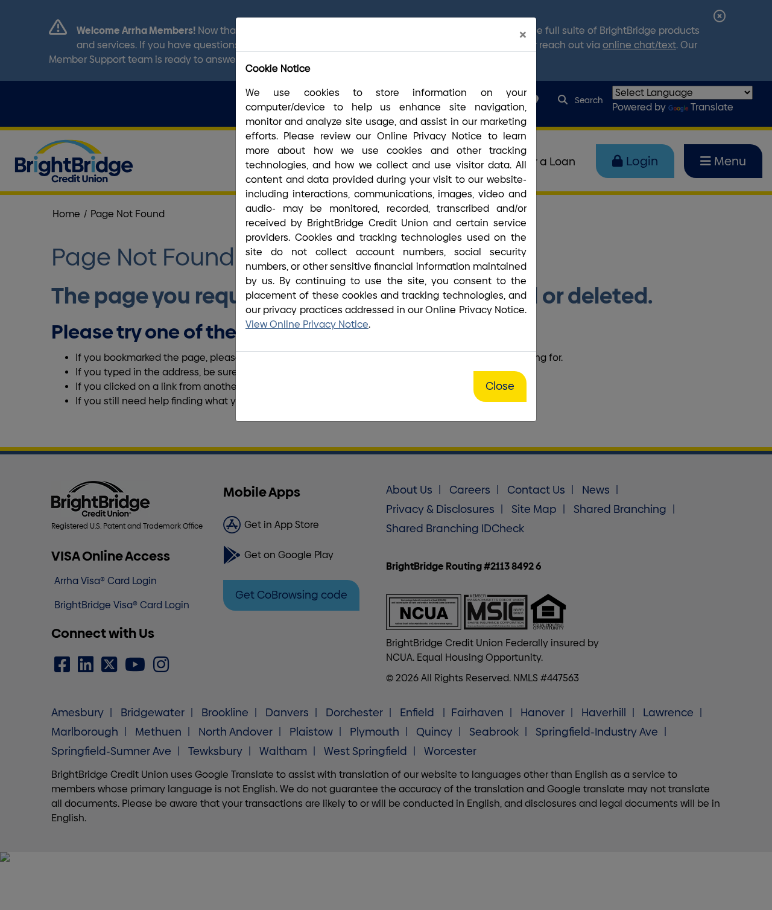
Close (500, 386)
